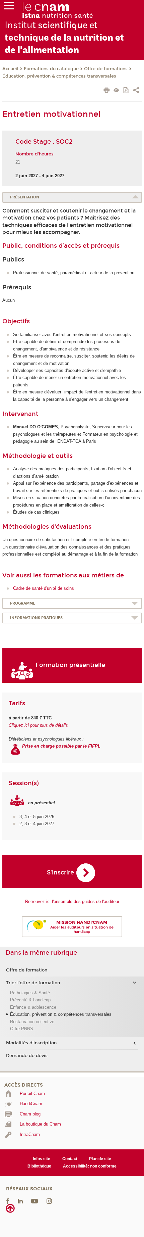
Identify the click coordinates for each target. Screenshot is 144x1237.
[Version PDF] (126, 91)
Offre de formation (26, 970)
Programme (22, 603)
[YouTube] (34, 1200)
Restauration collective (32, 1021)
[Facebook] (7, 1200)
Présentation (24, 197)
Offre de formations (106, 69)
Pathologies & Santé (30, 992)
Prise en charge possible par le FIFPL (62, 746)
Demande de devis (27, 1055)
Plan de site (100, 1158)
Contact (69, 1158)
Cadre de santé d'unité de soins (43, 588)
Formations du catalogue (51, 69)
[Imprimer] (107, 91)
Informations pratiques (36, 618)
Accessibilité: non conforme (90, 1166)
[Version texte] (116, 91)
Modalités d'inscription (31, 1043)
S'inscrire (60, 872)
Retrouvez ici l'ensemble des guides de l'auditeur (72, 901)
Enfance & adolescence (33, 1007)
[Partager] (136, 91)
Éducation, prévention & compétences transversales (59, 76)
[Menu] (9, 7)
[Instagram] (49, 1200)
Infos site (41, 1158)
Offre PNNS (21, 1028)
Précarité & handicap (30, 999)
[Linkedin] (20, 1200)
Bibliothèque (39, 1166)
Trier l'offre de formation (33, 983)
